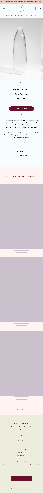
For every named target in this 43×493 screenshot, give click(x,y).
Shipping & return (21, 421)
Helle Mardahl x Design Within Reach (18, 15)
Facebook (21, 452)
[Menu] (3, 8)
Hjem (5, 15)
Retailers (21, 443)
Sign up (21, 479)
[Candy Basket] (40, 8)
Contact (21, 441)
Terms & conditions (21, 424)
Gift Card (21, 429)
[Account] (36, 8)
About (21, 438)
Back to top (21, 409)
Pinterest (21, 455)
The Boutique (21, 435)
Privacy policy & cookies (21, 426)
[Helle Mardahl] (21, 8)
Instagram (21, 449)
